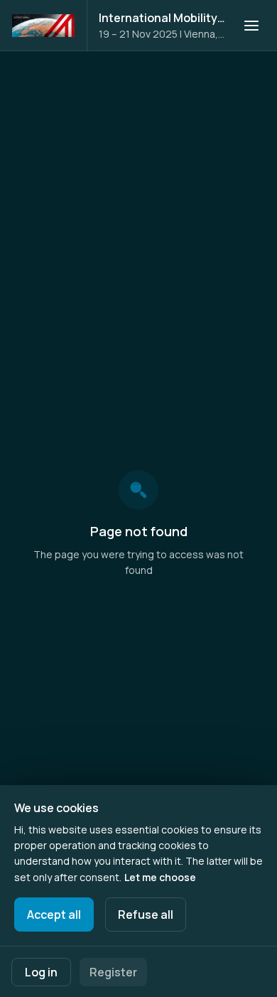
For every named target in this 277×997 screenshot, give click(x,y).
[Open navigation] (251, 25)
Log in (41, 972)
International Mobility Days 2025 (162, 18)
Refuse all (145, 914)
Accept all (54, 914)
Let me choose (160, 877)
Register (113, 972)
